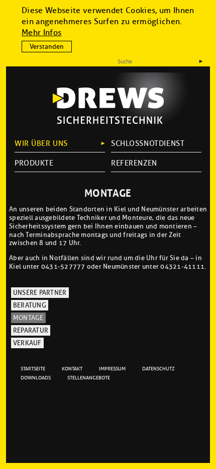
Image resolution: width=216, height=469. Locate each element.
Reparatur (30, 331)
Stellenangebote (88, 377)
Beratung (29, 305)
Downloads (36, 377)
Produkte (34, 163)
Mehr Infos (41, 32)
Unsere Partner (40, 293)
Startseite (33, 368)
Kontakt (72, 368)
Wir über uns (41, 143)
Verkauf (27, 343)
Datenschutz (158, 368)
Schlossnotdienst (147, 143)
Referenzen (134, 163)
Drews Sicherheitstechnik (108, 106)
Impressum (112, 368)
